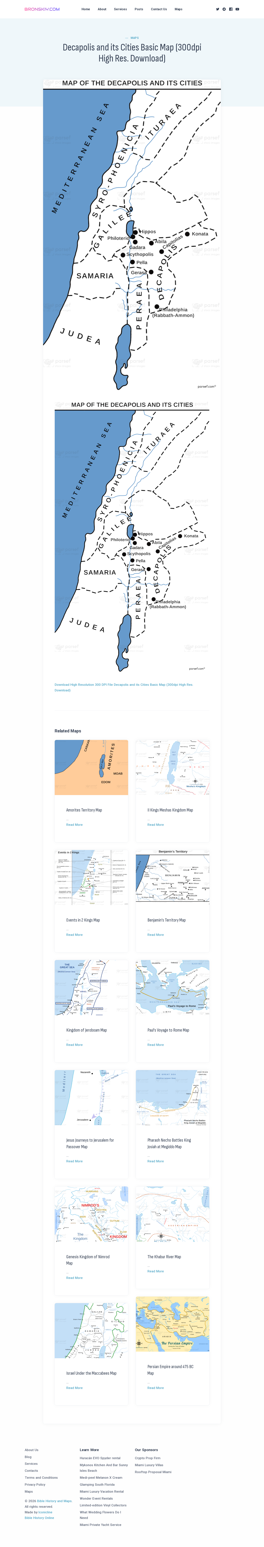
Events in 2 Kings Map (83, 920)
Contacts (31, 1471)
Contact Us (159, 9)
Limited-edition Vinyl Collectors (103, 1505)
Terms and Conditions (41, 1478)
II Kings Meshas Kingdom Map (170, 810)
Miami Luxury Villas (149, 1465)
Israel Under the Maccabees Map (91, 1373)
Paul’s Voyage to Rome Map (168, 1030)
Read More (74, 825)
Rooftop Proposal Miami (153, 1472)
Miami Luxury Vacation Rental (102, 1491)
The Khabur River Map (164, 1257)
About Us (31, 1450)
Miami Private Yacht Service (100, 1525)
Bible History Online (39, 1518)
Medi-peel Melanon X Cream (101, 1478)
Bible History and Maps (54, 1501)
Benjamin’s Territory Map (166, 920)
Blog (28, 1457)
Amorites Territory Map (84, 810)
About (102, 9)
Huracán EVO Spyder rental (100, 1458)
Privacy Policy (35, 1484)
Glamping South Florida (97, 1484)
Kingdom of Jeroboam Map (86, 1030)
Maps (178, 9)
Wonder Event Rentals (96, 1498)
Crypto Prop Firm (147, 1458)
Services (120, 9)
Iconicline (45, 1512)
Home (86, 9)
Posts (139, 9)
